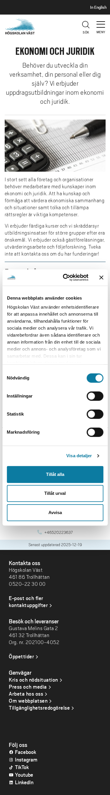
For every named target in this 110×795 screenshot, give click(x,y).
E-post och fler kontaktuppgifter (28, 601)
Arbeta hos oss (26, 693)
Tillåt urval (55, 493)
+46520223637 (58, 532)
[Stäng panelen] (101, 277)
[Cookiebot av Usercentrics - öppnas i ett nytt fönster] (65, 277)
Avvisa (55, 512)
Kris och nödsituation (33, 679)
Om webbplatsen (28, 700)
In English (98, 7)
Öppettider (21, 656)
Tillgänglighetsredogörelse (39, 707)
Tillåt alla (55, 474)
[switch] (95, 396)
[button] (101, 22)
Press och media (28, 686)
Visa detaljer (79, 455)
